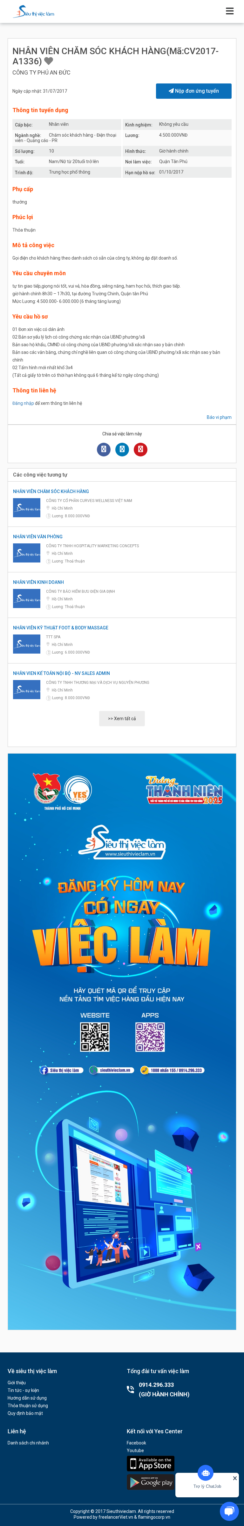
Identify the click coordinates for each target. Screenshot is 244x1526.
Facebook (136, 1442)
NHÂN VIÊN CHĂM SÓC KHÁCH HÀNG (51, 491)
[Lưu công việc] (48, 61)
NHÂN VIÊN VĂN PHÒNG (38, 536)
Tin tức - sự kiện (23, 1390)
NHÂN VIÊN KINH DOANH (38, 582)
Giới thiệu (17, 1382)
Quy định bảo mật (25, 1413)
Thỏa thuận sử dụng (28, 1405)
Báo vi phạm (219, 417)
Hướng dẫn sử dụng (27, 1398)
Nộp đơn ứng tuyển (196, 91)
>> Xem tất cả (122, 718)
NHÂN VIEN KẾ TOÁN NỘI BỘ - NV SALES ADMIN (61, 673)
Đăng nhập (23, 403)
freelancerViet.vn (115, 1517)
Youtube (135, 1450)
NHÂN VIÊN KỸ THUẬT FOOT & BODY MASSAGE (60, 627)
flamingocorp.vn (154, 1517)
